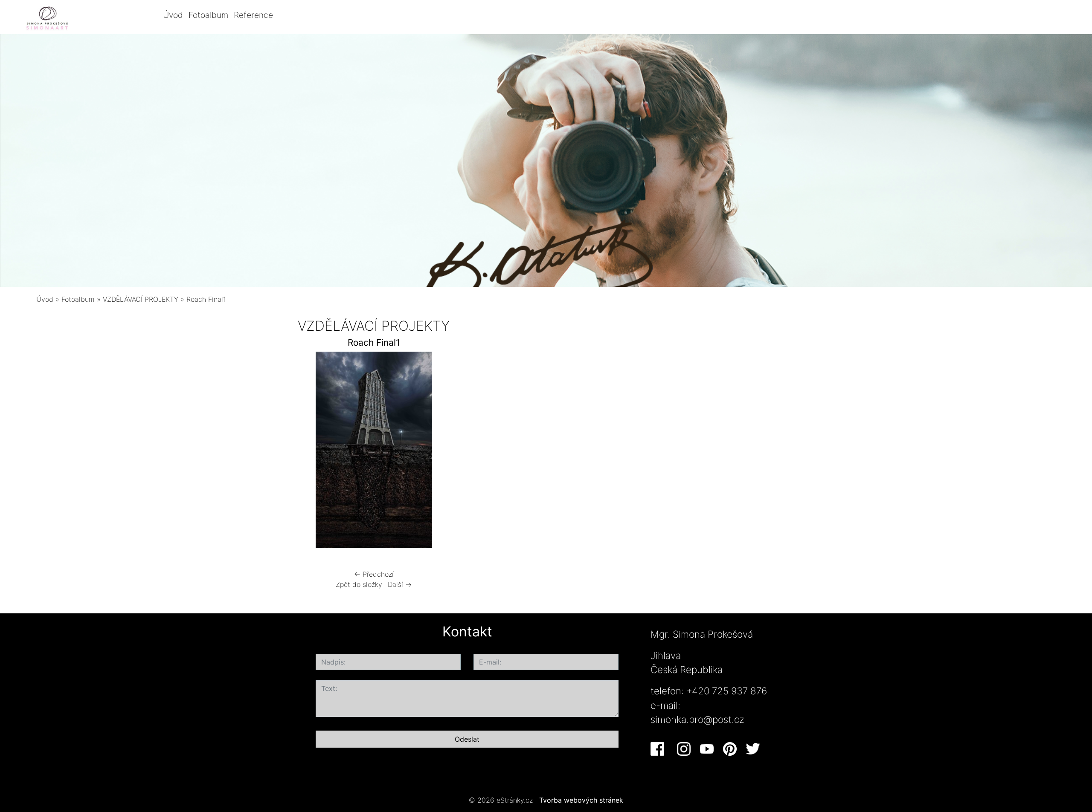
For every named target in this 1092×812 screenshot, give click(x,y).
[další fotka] (603, 452)
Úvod (173, 15)
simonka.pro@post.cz (697, 719)
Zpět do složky (359, 584)
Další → (400, 584)
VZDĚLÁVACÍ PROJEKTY (140, 299)
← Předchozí (374, 574)
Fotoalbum (208, 15)
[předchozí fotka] (144, 452)
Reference (253, 15)
